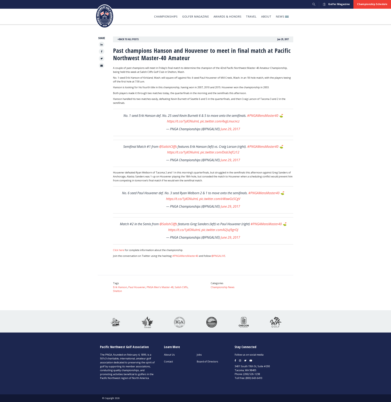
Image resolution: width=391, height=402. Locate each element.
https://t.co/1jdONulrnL (183, 121)
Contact (168, 361)
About (266, 16)
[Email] (101, 65)
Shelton (117, 291)
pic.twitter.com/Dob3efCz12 (219, 152)
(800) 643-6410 (253, 378)
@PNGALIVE (218, 256)
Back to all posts (129, 39)
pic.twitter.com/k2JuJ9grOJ (219, 230)
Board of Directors (207, 361)
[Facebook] (101, 51)
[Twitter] (101, 58)
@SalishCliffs (168, 146)
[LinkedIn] (101, 44)
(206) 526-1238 (251, 374)
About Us (169, 354)
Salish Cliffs (181, 287)
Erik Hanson (120, 287)
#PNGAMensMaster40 (262, 115)
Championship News (222, 287)
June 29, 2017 (230, 129)
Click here (118, 250)
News (280, 16)
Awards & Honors (227, 16)
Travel (251, 16)
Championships (165, 16)
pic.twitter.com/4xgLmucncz (219, 121)
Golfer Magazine (195, 16)
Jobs (199, 354)
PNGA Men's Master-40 (160, 287)
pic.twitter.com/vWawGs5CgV (219, 199)
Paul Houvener (136, 287)
